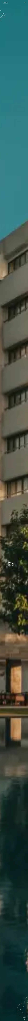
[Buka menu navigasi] (24, 2)
